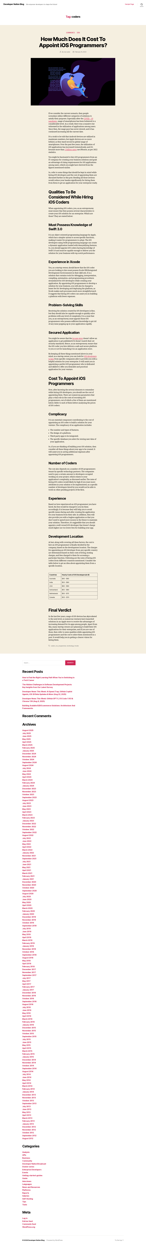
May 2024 (26, 774)
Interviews (26, 1181)
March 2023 (27, 815)
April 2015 (26, 1048)
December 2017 (29, 969)
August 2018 (27, 958)
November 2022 (29, 827)
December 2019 (29, 917)
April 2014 (26, 1083)
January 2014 (28, 1092)
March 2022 (27, 850)
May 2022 (26, 844)
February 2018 (28, 966)
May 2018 (26, 961)
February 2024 (28, 783)
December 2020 (29, 882)
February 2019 (28, 943)
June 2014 (26, 1077)
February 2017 (28, 987)
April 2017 (26, 984)
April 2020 (26, 905)
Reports (25, 1193)
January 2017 (28, 990)
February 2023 (28, 818)
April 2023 (26, 812)
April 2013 (26, 1115)
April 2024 (26, 777)
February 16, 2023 (80, 52)
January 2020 (28, 914)
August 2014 (27, 1071)
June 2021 (26, 864)
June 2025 (26, 736)
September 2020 (29, 891)
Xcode (77, 646)
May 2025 (26, 739)
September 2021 (29, 859)
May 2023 (26, 809)
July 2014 (26, 1074)
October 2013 (28, 1101)
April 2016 (26, 1016)
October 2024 (28, 759)
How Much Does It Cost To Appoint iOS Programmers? (73, 42)
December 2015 (29, 1028)
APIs (24, 1155)
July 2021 (26, 862)
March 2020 (27, 908)
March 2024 (27, 780)
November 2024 (29, 757)
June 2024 (26, 771)
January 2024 (28, 786)
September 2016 (29, 1001)
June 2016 (26, 1010)
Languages (27, 1184)
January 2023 (28, 821)
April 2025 (26, 742)
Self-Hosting (27, 1199)
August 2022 (27, 835)
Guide (24, 1178)
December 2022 (29, 824)
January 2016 (28, 1025)
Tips (78, 32)
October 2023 (28, 794)
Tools (24, 1205)
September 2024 (29, 762)
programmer (62, 646)
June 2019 (26, 931)
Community (70, 32)
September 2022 (29, 832)
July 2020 (26, 897)
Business (26, 1158)
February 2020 (28, 911)
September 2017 (29, 975)
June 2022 (26, 841)
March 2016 (27, 1019)
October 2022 (28, 829)
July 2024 (26, 768)
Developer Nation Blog (13, 4)
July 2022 (26, 838)
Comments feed (29, 1224)
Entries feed (27, 1221)
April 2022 (26, 847)
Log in (24, 1218)
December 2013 (29, 1095)
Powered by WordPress (54, 1240)
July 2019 (26, 929)
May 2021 (26, 867)
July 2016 (26, 1007)
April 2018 (26, 964)
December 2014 (29, 1060)
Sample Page (129, 4)
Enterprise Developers (31, 1170)
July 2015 (26, 1039)
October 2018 (28, 952)
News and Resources (31, 1187)
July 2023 (26, 803)
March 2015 (27, 1051)
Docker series (28, 1167)
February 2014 (28, 1089)
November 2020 (29, 885)
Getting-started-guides (32, 1175)
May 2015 (26, 1045)
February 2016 (28, 1022)
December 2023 (29, 789)
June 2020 (26, 899)
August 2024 (27, 765)
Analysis (26, 1152)
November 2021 (29, 856)
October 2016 (28, 999)
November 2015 (29, 1031)
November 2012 (29, 1130)
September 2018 (29, 955)
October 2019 (28, 923)
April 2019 (26, 937)
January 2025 (28, 751)
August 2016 (27, 1004)
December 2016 (29, 993)
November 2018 (29, 949)
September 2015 (29, 1036)
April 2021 (26, 870)
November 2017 (29, 972)
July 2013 (26, 1106)
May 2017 (26, 981)
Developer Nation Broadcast (34, 1164)
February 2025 (28, 748)
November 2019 (29, 920)
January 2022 (28, 853)
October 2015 (28, 1033)
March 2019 (27, 940)
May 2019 (26, 934)
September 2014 (29, 1068)
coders (53, 646)
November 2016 (29, 996)
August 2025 (27, 730)
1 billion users (71, 150)
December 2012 (29, 1127)
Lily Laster (67, 52)
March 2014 (27, 1086)
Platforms (26, 1190)
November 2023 (29, 792)
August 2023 (27, 800)
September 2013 (29, 1103)
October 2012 (28, 1133)
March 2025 (27, 745)
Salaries (25, 1196)
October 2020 (28, 888)
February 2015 (28, 1054)
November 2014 (29, 1063)
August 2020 (27, 894)
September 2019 (29, 926)
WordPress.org (28, 1227)
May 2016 (26, 1013)
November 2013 (29, 1098)
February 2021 (28, 876)
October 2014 (28, 1066)
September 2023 (29, 797)
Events (25, 1172)
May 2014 (26, 1080)
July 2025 (26, 733)
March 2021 (27, 873)
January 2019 (28, 946)
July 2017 (26, 978)
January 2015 (28, 1057)
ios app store (77, 338)
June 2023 (26, 806)
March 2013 (27, 1118)
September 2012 (29, 1136)
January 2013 (28, 1124)
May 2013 (26, 1112)
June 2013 (26, 1109)
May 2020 (26, 902)
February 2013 (28, 1121)
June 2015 (26, 1042)
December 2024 (29, 754)
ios (57, 646)
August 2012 (27, 1138)
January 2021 (28, 879)
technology (70, 646)
